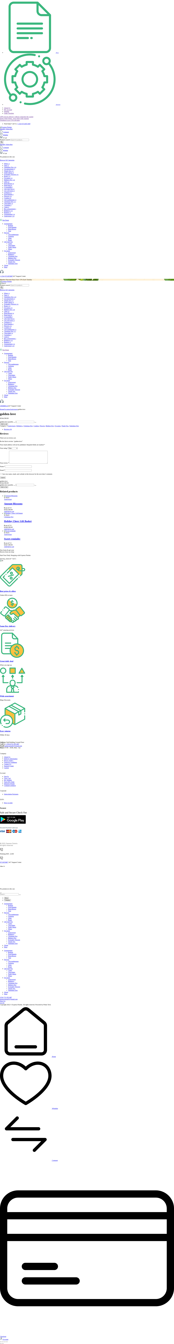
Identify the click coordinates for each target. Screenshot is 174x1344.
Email (2, 470)
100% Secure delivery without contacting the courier (16, 117)
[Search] (1, 142)
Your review (4, 463)
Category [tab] (7, 900)
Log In (2, 1003)
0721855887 (4, 862)
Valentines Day (74, 426)
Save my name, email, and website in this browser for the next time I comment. (27, 474)
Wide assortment (7, 696)
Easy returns (5, 731)
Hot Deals (5, 220)
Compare (55, 1160)
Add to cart (4, 424)
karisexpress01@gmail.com (13, 746)
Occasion (7, 409)
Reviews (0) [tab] (8, 429)
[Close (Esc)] (7, 1341)
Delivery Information (10, 759)
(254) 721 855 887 (6, 997)
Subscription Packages (11, 794)
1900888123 (4, 406)
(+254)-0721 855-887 (12, 744)
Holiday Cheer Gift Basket (18, 521)
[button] (9, 511)
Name (2, 466)
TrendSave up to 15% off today (10, 120)
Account (5, 1339)
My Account (8, 110)
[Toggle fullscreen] (3, 1341)
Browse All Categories (7, 160)
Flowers (42, 426)
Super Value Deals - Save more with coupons (14, 118)
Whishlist (55, 1108)
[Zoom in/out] (1, 1341)
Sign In (6, 776)
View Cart (7, 778)
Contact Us (7, 764)
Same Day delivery (8, 626)
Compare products (10, 785)
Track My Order (9, 782)
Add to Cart (4, 487)
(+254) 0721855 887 (24, 124)
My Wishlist (8, 780)
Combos (36, 426)
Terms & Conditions (10, 762)
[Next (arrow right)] (3, 1343)
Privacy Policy (8, 760)
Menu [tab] (6, 898)
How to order (8, 803)
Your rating (4, 448)
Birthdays (19, 426)
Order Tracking (9, 113)
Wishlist (6, 111)
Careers (6, 768)
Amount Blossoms (13, 503)
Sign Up (2, 1001)
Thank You (64, 426)
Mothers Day (50, 426)
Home (2, 409)
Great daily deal (6, 661)
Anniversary (14, 409)
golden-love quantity (6, 422)
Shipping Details (9, 784)
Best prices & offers (8, 591)
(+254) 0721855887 (6, 276)
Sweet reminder (12, 538)
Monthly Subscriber (6, 129)
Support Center (9, 766)
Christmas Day (28, 426)
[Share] (5, 1341)
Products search (5, 140)
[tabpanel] (87, 925)
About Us (7, 108)
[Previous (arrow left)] (1, 1343)
